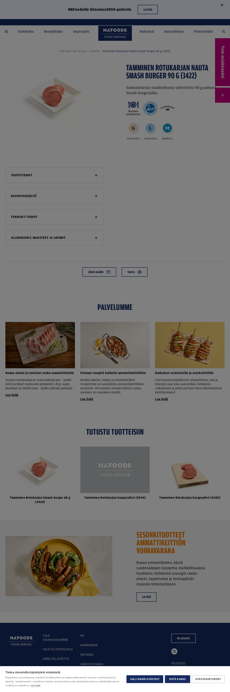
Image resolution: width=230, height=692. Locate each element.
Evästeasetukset (208, 679)
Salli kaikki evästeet (145, 679)
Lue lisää (35, 685)
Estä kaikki (177, 679)
